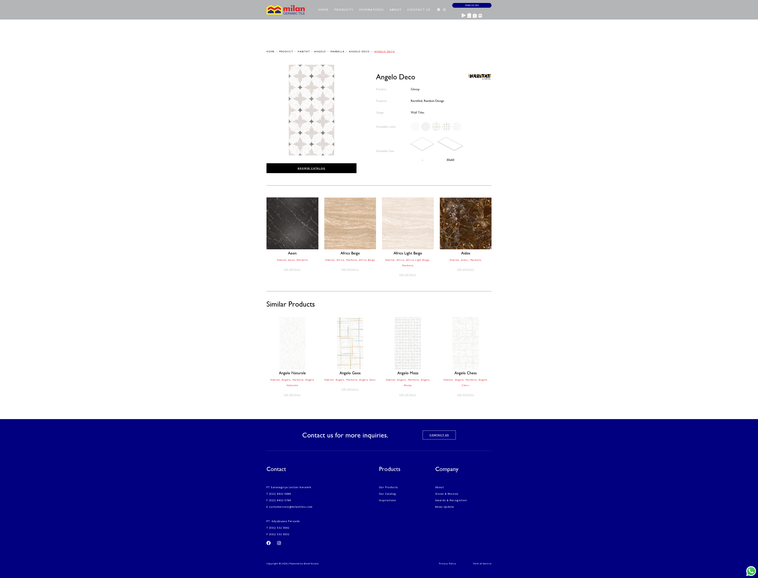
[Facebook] (438, 9)
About (395, 9)
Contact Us (419, 9)
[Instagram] (444, 9)
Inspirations (371, 9)
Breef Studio (311, 563)
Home (323, 9)
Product (286, 51)
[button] (311, 168)
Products (343, 9)
